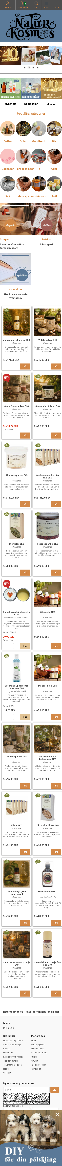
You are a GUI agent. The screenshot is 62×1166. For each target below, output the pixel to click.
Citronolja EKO (47, 612)
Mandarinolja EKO (47, 686)
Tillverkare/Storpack (12, 1065)
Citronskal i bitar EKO (48, 825)
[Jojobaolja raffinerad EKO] (6, 310)
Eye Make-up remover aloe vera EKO (16, 687)
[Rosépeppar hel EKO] (37, 513)
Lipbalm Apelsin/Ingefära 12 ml (16, 613)
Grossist (7, 1073)
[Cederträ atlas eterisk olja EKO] (6, 932)
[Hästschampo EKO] (37, 861)
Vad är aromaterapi (12, 1045)
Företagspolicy (37, 1045)
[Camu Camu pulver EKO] (6, 377)
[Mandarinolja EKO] (37, 655)
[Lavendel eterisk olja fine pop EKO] (37, 932)
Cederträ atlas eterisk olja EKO (16, 963)
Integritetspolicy (38, 1065)
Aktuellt (34, 1061)
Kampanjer (36, 1069)
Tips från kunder (10, 1061)
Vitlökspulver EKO (47, 340)
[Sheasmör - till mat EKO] (37, 376)
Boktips (6, 1049)
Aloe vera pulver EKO (16, 475)
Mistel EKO (16, 825)
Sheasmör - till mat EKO (47, 406)
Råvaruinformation (39, 1053)
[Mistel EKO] (6, 795)
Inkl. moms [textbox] (8, 1028)
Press (33, 1040)
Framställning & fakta (13, 1040)
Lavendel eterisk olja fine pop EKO (47, 963)
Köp (25, 646)
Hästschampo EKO (47, 891)
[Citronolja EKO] (37, 582)
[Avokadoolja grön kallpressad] (6, 861)
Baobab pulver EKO (16, 756)
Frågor (6, 1069)
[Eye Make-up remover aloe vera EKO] (6, 655)
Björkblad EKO (16, 544)
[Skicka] (54, 1090)
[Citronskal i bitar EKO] (37, 795)
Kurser (34, 1057)
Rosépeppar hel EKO (47, 544)
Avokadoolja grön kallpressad (16, 892)
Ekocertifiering (37, 1049)
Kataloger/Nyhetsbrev (13, 1057)
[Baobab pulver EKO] (6, 726)
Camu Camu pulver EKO (16, 406)
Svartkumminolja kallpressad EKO (48, 757)
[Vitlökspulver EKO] (37, 310)
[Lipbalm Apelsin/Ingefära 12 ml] (6, 583)
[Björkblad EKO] (6, 513)
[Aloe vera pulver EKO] (6, 445)
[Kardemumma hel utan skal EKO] (37, 445)
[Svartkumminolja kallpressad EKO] (37, 726)
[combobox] (10, 1028)
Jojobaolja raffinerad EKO (16, 340)
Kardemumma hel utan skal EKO (48, 476)
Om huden (8, 1053)
